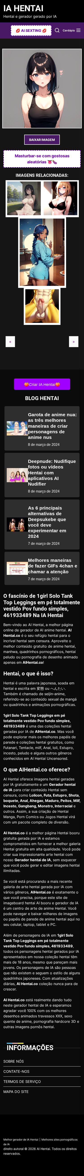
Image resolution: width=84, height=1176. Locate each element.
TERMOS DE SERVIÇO (22, 1081)
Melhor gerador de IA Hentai (20, 1139)
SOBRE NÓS (13, 1061)
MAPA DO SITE (16, 1091)
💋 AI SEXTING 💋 (31, 30)
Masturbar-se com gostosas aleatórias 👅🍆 (42, 158)
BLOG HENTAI (42, 398)
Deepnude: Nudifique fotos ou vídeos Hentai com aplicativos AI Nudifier (52, 472)
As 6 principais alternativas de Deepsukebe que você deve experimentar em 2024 (47, 522)
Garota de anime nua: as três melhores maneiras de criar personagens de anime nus (52, 426)
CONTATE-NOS (16, 1071)
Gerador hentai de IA (33, 860)
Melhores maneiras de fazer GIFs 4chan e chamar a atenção (52, 566)
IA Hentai (23, 8)
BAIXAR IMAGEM (42, 140)
